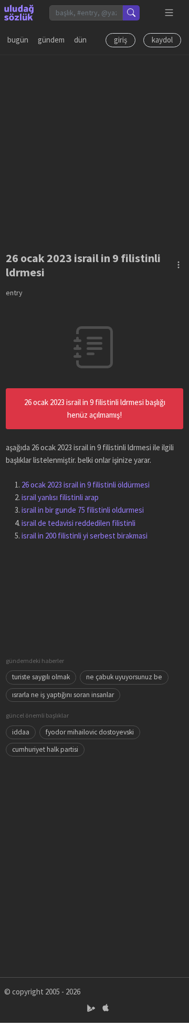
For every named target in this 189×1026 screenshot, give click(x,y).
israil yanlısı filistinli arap (60, 497)
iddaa (20, 732)
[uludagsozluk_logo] (19, 12)
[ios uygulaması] (105, 1008)
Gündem (51, 40)
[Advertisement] (94, 149)
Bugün (17, 40)
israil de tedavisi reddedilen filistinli (78, 523)
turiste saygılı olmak (41, 676)
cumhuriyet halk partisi (45, 749)
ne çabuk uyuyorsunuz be (124, 676)
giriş (120, 40)
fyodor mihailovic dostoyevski (90, 732)
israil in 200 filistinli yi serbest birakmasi (85, 536)
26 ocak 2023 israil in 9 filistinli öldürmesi (86, 485)
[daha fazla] (169, 13)
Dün (80, 40)
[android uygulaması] (92, 1008)
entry (14, 292)
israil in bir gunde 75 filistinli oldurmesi (83, 510)
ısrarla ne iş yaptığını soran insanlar (63, 694)
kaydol (162, 40)
